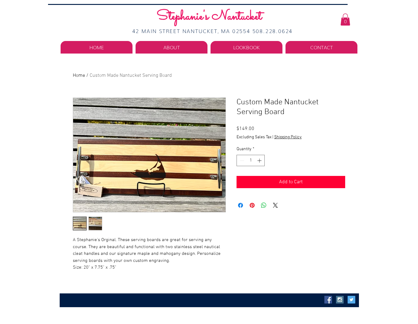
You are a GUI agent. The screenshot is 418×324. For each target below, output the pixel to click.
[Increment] (260, 160)
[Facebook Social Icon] (328, 300)
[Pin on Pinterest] (252, 205)
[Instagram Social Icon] (340, 300)
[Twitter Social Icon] (351, 300)
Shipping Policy (288, 137)
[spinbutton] (250, 160)
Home (79, 76)
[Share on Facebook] (240, 205)
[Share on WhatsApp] (263, 205)
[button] (345, 19)
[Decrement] (241, 160)
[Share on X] (275, 205)
